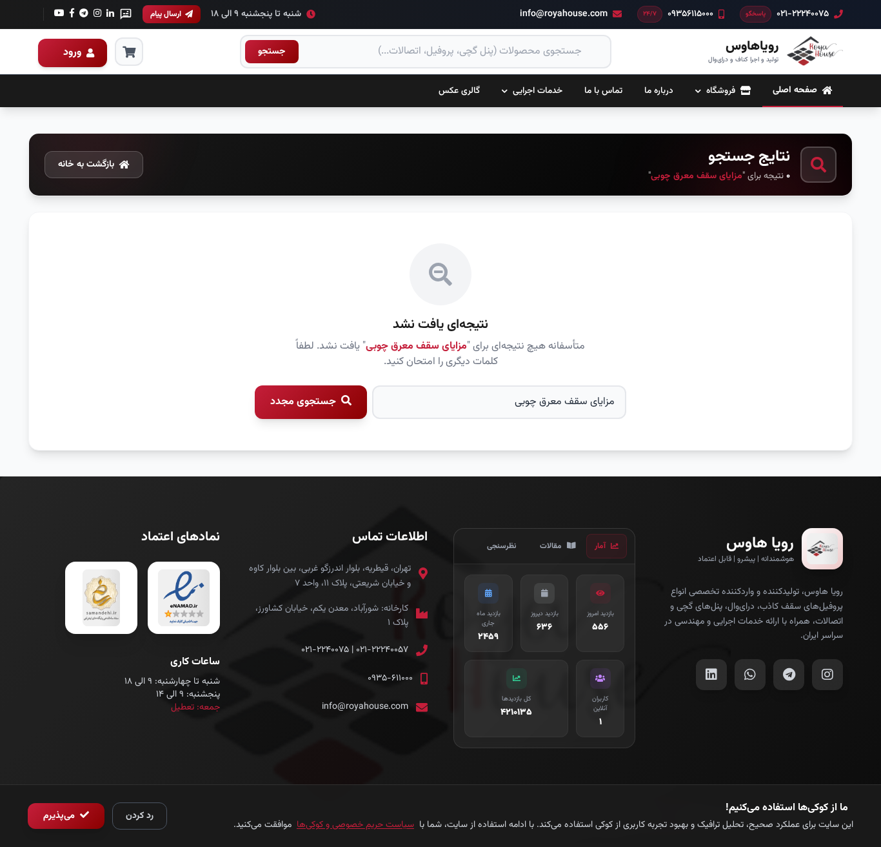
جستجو (272, 52)
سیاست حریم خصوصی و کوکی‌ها (355, 825)
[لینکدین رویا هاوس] (711, 674)
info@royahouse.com (365, 706)
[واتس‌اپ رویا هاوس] (750, 674)
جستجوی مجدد (304, 402)
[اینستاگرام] (83, 14)
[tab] (606, 546)
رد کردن (139, 816)
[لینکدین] (110, 14)
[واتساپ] (125, 14)
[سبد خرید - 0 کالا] (129, 51)
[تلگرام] (72, 14)
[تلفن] (59, 14)
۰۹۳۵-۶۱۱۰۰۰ (390, 678)
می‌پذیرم (60, 816)
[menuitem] (802, 91)
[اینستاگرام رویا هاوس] (827, 674)
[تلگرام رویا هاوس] (788, 674)
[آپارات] (97, 14)
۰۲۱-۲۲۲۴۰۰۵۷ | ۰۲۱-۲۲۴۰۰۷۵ (354, 650)
